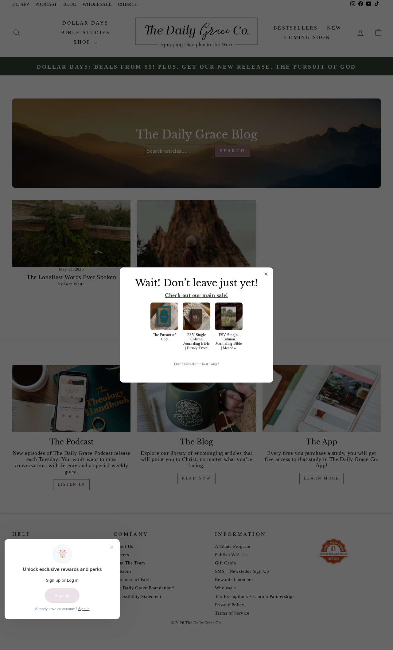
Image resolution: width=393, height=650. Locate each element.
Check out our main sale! (196, 295)
